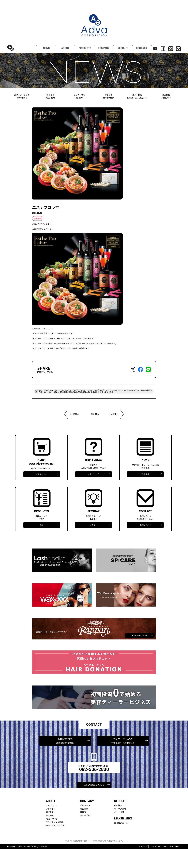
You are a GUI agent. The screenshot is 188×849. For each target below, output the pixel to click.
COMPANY (103, 48)
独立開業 (50, 815)
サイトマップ (142, 846)
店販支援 (50, 812)
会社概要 (84, 808)
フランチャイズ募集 (54, 822)
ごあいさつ (85, 805)
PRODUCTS (84, 48)
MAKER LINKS (123, 818)
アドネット (50, 808)
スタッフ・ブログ (21, 96)
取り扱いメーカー (122, 823)
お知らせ (108, 96)
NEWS (46, 48)
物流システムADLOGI (55, 825)
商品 (41, 525)
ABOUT (65, 48)
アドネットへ (41, 474)
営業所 (83, 812)
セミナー (93, 525)
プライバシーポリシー (158, 846)
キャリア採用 (120, 808)
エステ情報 (137, 96)
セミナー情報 (79, 96)
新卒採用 (118, 805)
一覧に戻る (94, 414)
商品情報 (166, 96)
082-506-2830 (94, 769)
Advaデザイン (52, 818)
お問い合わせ (145, 525)
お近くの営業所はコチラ (94, 784)
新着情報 (50, 96)
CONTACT (141, 48)
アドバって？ (93, 474)
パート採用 (119, 812)
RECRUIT (123, 48)
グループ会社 (86, 815)
